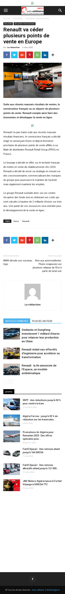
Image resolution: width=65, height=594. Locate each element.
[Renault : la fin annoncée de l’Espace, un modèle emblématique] (11, 369)
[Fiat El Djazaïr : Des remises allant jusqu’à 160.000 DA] (11, 453)
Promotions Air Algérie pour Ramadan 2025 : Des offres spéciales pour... (38, 435)
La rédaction (13, 47)
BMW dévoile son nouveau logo (17, 262)
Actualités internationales (37, 18)
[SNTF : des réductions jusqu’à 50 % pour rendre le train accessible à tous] (11, 404)
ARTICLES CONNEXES (16, 321)
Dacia (16, 221)
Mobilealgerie (53, 589)
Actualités (17, 18)
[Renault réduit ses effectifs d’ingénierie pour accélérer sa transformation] (11, 353)
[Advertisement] (32, 528)
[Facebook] (32, 579)
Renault (25, 221)
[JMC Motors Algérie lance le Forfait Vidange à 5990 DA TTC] (11, 485)
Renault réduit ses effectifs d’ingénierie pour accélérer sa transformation (41, 353)
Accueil (6, 18)
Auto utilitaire (38, 589)
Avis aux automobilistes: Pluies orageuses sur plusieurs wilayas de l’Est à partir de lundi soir (47, 266)
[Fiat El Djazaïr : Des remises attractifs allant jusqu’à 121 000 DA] (11, 469)
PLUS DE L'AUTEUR (42, 321)
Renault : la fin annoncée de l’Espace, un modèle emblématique (39, 369)
